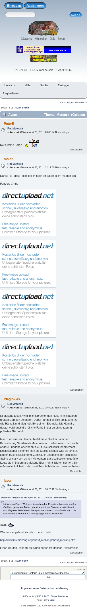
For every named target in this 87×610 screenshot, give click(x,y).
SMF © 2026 (42, 596)
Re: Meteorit (15, 128)
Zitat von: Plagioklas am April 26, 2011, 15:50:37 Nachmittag (33, 497)
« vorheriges (67, 102)
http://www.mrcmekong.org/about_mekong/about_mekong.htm (37, 540)
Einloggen (14, 5)
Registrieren (35, 5)
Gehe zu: (80, 569)
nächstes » (81, 102)
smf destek (49, 600)
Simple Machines (59, 596)
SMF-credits (28, 596)
